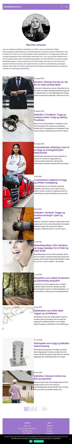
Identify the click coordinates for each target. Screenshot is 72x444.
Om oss (49, 428)
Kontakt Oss (50, 433)
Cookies (49, 431)
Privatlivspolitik (39, 441)
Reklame (49, 426)
